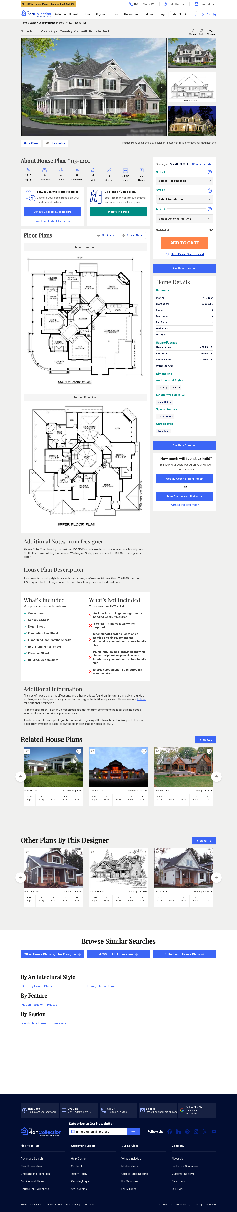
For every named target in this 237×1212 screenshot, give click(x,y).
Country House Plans (50, 22)
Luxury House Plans (101, 986)
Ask (201, 34)
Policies (141, 699)
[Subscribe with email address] (133, 1131)
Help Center (78, 1158)
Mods (149, 14)
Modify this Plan (118, 211)
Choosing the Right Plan (35, 1173)
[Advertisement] (118, 1065)
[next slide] (216, 776)
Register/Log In (80, 1181)
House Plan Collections (35, 1188)
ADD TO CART (184, 243)
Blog (162, 14)
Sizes (114, 14)
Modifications (129, 1166)
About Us (177, 1158)
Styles (100, 14)
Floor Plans (31, 143)
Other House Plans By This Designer (50, 954)
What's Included (131, 1158)
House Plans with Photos (39, 1004)
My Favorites (79, 1188)
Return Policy (79, 1173)
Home (24, 22)
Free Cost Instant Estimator (184, 496)
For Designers (129, 1181)
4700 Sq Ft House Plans (116, 954)
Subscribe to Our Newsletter (91, 1124)
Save (192, 34)
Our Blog (177, 1188)
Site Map (89, 1204)
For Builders (128, 1188)
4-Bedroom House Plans (182, 954)
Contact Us (77, 1166)
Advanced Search (67, 14)
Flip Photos (57, 143)
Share (211, 34)
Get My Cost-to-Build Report (52, 211)
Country (162, 387)
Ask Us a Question (184, 268)
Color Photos (165, 416)
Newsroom (178, 1181)
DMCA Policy (73, 1204)
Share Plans (135, 235)
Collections (131, 14)
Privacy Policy (54, 1204)
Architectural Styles (32, 1181)
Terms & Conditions (31, 1204)
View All (202, 840)
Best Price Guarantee (185, 1166)
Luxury (176, 387)
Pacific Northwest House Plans (43, 1023)
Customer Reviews (183, 1173)
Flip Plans (107, 235)
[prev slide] (20, 776)
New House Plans (31, 1166)
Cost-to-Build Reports (134, 1173)
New (87, 14)
